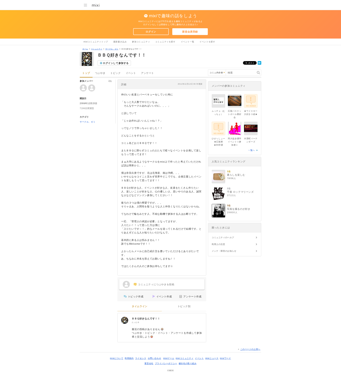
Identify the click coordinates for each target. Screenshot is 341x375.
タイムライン (139, 306)
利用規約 (129, 358)
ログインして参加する (116, 63)
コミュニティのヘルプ (223, 237)
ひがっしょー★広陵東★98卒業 (218, 141)
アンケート (147, 73)
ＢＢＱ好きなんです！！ (146, 318)
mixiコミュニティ (184, 358)
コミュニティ (96, 49)
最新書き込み (120, 42)
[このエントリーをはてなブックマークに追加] (259, 64)
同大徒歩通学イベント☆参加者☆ (234, 141)
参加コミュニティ (141, 42)
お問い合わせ (154, 358)
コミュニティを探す (165, 42)
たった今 (135, 322)
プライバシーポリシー (166, 363)
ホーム (85, 49)
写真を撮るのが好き (238, 208)
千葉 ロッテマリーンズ (240, 191)
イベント (131, 73)
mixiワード (225, 358)
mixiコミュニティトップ (95, 42)
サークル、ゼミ (111, 49)
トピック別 (184, 306)
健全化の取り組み (188, 363)
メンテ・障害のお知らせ (224, 251)
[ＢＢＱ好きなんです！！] (124, 320)
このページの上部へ (250, 349)
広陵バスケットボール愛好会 (234, 114)
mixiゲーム (168, 358)
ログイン (151, 31)
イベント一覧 (187, 42)
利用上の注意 (218, 244)
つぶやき (100, 73)
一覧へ (251, 150)
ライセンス (140, 358)
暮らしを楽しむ (236, 174)
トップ (86, 73)
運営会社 (148, 363)
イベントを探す (207, 42)
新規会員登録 (190, 31)
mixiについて (116, 358)
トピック (115, 73)
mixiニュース (212, 358)
